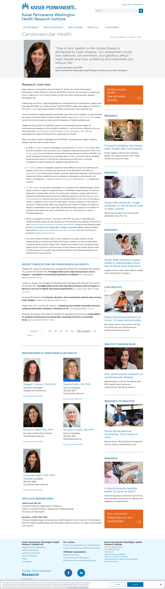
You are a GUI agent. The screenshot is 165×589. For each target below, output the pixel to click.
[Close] (161, 584)
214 (72, 331)
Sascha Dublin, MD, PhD (46, 131)
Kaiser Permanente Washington (76, 558)
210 (49, 331)
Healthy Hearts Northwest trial (44, 225)
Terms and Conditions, (72, 587)
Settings (118, 584)
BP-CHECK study (81, 148)
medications (31, 173)
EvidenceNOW (68, 225)
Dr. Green (37, 148)
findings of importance (44, 233)
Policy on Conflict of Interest (116, 557)
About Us (92, 27)
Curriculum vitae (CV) (33, 396)
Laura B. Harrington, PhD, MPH (75, 131)
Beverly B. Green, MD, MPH (78, 430)
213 (66, 331)
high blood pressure (63, 179)
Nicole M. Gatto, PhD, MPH (38, 430)
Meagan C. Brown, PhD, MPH (39, 384)
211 (55, 331)
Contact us (108, 552)
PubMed (39, 277)
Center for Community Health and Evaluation (82, 548)
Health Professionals (30, 550)
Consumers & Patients (31, 553)
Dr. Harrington (32, 188)
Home (112, 37)
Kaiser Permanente (71, 555)
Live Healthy (112, 27)
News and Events (53, 27)
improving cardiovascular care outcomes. (57, 230)
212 (61, 331)
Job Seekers (27, 562)
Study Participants (29, 556)
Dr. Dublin (30, 168)
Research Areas (135, 37)
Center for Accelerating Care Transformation (81, 545)
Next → (30, 335)
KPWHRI (30, 579)
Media (24, 559)
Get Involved (75, 27)
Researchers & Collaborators (33, 547)
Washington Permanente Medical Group (79, 560)
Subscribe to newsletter (132, 5)
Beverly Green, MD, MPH (83, 117)
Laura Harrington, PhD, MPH (39, 475)
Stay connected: (117, 513)
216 (94, 331)
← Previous (33, 331)
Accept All (135, 584)
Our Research (31, 27)
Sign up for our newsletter (115, 554)
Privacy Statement (83, 587)
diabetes (80, 179)
